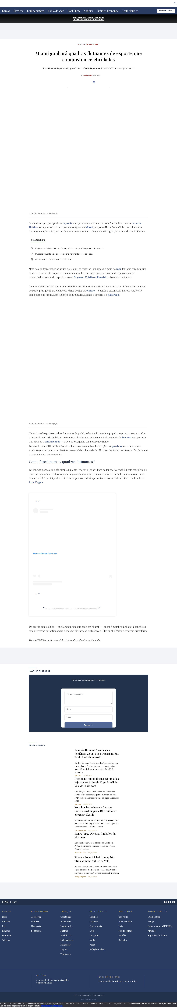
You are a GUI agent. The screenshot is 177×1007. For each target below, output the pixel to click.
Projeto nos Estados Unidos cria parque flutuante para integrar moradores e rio (69, 248)
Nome (69, 709)
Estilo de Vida (56, 10)
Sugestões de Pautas (157, 935)
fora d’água (36, 482)
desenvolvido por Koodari (88, 999)
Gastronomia (96, 926)
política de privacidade (82, 995)
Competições (80, 877)
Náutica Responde (108, 10)
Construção (65, 917)
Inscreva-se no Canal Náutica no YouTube (53, 259)
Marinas (64, 931)
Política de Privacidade (53, 1006)
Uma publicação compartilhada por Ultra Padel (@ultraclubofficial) (72, 608)
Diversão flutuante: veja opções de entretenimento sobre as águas (64, 254)
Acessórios (36, 917)
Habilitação (65, 921)
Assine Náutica (165, 11)
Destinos (94, 917)
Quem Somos (154, 917)
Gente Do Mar (80, 853)
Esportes (94, 921)
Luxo (92, 931)
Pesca (92, 944)
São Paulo (123, 917)
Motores (35, 921)
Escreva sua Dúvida (74, 694)
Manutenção (66, 926)
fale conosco (98, 995)
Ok (42, 1006)
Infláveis (6, 921)
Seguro (63, 949)
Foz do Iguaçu (125, 931)
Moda (92, 940)
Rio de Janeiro (125, 921)
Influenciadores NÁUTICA (160, 926)
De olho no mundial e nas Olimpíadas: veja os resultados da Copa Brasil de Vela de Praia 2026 (97, 782)
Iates (4, 917)
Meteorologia (66, 940)
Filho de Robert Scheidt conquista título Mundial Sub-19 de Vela (95, 859)
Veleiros (6, 940)
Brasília (122, 935)
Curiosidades (91, 44)
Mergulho (94, 935)
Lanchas (6, 931)
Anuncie (151, 931)
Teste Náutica (130, 10)
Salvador (123, 940)
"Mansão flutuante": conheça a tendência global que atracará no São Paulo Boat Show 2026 (97, 753)
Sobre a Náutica (158, 911)
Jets (3, 926)
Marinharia (65, 935)
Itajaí (121, 926)
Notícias (88, 10)
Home (80, 44)
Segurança (36, 931)
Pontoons (6, 935)
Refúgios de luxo (97, 949)
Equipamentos (35, 10)
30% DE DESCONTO (96, 20)
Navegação (36, 926)
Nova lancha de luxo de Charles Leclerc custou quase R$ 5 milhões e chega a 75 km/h (96, 811)
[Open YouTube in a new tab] (94, 82)
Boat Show (74, 10)
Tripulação (65, 954)
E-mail (69, 717)
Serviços (18, 10)
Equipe (151, 921)
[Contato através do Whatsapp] (162, 903)
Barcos (6, 10)
